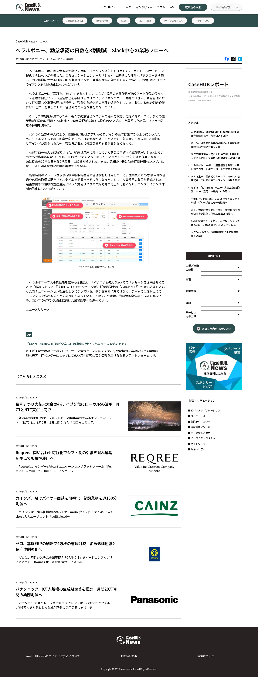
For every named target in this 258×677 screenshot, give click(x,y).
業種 (188, 279)
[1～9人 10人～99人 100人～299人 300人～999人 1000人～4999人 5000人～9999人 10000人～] (221, 268)
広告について (205, 656)
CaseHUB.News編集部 (62, 59)
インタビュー (144, 7)
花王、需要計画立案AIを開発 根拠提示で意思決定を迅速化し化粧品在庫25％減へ (215, 211)
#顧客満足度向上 (74, 20)
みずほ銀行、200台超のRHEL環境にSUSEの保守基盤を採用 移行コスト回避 (215, 133)
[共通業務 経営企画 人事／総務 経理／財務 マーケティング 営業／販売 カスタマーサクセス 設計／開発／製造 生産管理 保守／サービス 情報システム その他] (221, 291)
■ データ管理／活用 (199, 432)
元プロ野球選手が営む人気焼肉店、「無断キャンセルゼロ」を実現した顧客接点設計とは (215, 156)
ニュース (126, 7)
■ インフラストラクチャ (201, 438)
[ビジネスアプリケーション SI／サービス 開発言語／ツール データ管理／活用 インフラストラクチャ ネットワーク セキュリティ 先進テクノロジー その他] (221, 314)
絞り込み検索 (193, 7)
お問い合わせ (129, 656)
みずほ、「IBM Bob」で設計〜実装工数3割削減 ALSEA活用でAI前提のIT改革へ (215, 189)
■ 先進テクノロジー (199, 421)
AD (172, 7)
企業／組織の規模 (192, 267)
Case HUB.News (25, 41)
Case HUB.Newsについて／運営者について (52, 656)
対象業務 (191, 291)
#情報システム (202, 20)
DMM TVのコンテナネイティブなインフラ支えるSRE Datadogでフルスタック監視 (215, 222)
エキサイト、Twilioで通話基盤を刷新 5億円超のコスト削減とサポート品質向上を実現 (215, 167)
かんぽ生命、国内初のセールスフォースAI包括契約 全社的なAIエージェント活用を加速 (215, 178)
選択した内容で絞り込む (216, 328)
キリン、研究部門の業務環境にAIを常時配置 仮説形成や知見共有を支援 (216, 145)
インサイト (109, 7)
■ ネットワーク (196, 444)
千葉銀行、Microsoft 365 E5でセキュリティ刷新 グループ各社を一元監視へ (215, 200)
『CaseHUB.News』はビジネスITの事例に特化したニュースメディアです (76, 343)
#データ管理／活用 (173, 20)
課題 (188, 303)
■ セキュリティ (196, 449)
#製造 (124, 20)
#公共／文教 (145, 20)
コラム (161, 7)
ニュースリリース (38, 309)
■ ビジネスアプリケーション (204, 410)
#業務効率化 (102, 20)
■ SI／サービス (196, 416)
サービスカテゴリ (191, 314)
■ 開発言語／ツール (199, 427)
